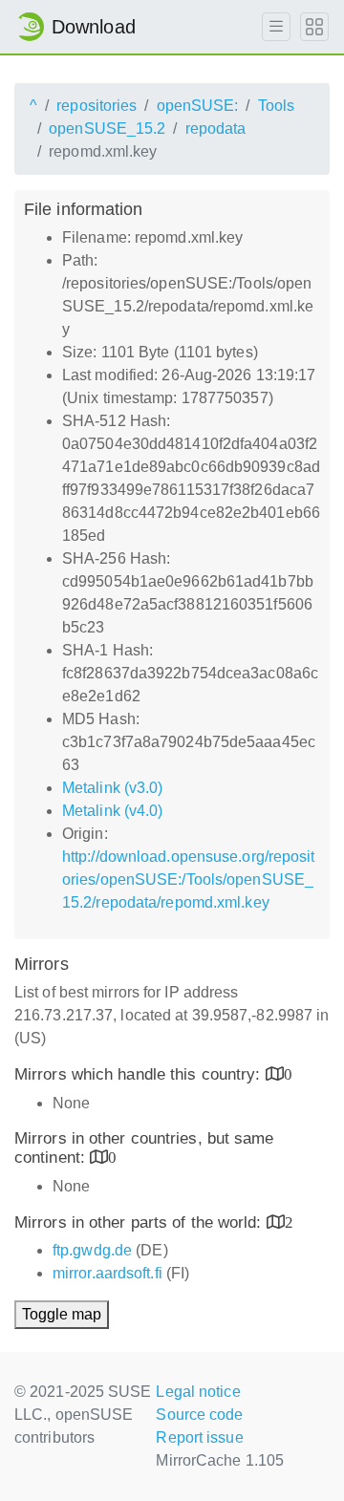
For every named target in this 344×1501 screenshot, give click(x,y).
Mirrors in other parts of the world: (140, 1222)
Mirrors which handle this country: (140, 1074)
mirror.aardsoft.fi (107, 1273)
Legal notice (198, 1391)
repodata (216, 128)
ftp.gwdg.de (92, 1250)
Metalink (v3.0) (112, 788)
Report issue (199, 1437)
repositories (96, 105)
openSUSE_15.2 (107, 128)
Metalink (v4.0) (112, 811)
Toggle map (61, 1314)
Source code (199, 1414)
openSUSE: (198, 105)
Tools (276, 105)
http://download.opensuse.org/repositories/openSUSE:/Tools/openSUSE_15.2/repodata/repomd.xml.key (188, 879)
